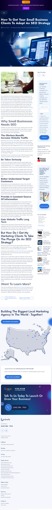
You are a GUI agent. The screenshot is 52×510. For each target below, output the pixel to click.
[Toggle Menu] (50, 12)
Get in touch (3, 505)
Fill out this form (25, 290)
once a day (23, 145)
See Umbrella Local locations (10, 321)
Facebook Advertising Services (7, 467)
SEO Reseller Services (5, 464)
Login (4, 12)
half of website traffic (11, 140)
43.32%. (17, 151)
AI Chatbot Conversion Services (7, 477)
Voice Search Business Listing (7, 476)
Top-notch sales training (6, 456)
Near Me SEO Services (5, 474)
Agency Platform (4, 484)
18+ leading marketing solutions (7, 444)
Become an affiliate (5, 503)
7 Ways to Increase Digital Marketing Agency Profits (24, 298)
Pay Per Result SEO (19, 251)
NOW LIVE (26, 1)
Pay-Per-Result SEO (5, 469)
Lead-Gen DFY (4, 486)
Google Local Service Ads (6, 471)
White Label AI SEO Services (7, 466)
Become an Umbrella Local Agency (8, 450)
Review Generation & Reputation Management (10, 472)
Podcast (2, 495)
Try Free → (26, 8)
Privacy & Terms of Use (5, 436)
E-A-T (13, 165)
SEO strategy (30, 107)
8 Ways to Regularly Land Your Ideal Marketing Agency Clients (11, 298)
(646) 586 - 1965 (19, 407)
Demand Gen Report (5, 487)
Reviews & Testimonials (6, 497)
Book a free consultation (13, 377)
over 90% (15, 143)
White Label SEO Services (6, 462)
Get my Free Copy (44, 206)
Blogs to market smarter (6, 493)
